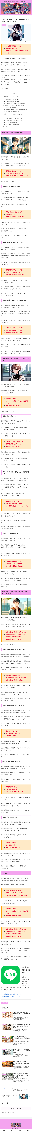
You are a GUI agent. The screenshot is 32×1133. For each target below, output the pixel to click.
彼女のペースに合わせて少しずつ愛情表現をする (17, 109)
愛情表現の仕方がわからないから (13, 101)
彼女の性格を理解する (11, 107)
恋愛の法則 (5, 1002)
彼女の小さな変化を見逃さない (13, 122)
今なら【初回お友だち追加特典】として (12, 994)
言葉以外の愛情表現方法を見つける (14, 120)
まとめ (5, 126)
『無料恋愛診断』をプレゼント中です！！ (12, 996)
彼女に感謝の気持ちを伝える (12, 124)
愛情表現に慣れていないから (12, 99)
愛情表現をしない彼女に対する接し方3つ (14, 105)
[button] (29, 556)
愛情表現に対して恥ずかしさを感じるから (15, 103)
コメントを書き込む (16, 1108)
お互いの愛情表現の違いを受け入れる (14, 118)
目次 (14, 94)
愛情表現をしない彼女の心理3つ (11, 96)
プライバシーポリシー (16, 1128)
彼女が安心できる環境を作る (12, 111)
